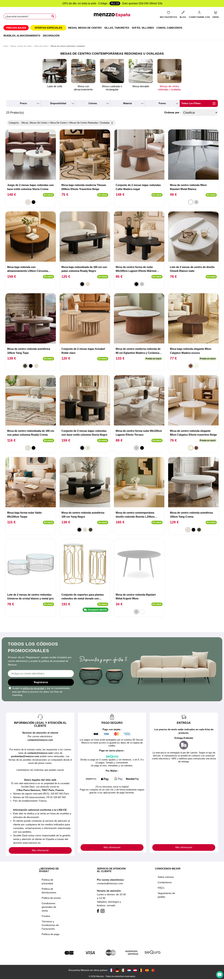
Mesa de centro (41, 46)
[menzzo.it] (123, 970)
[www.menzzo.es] (147, 970)
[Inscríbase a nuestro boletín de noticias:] (41, 673)
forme (162, 103)
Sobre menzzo (166, 877)
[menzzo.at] (135, 970)
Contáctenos (165, 882)
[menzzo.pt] (153, 970)
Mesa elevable (140, 86)
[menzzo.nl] (129, 970)
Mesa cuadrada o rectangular (112, 88)
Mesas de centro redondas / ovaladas (169, 88)
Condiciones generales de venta (49, 907)
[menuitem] (16, 27)
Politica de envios (51, 897)
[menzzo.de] (117, 970)
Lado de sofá (54, 86)
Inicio (6, 46)
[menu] (112, 31)
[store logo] (111, 17)
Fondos (46, 916)
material (127, 103)
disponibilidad (58, 103)
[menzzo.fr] (111, 970)
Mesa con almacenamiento (83, 88)
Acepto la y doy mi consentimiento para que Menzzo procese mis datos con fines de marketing (41, 691)
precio (23, 103)
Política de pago (50, 934)
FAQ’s (161, 887)
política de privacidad (33, 688)
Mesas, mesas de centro (21, 46)
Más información (40, 850)
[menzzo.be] (141, 970)
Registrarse (41, 682)
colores (93, 103)
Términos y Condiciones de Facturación (50, 925)
